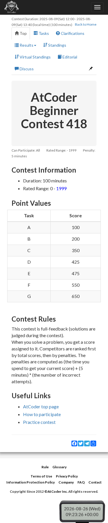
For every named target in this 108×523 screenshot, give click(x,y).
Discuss (26, 68)
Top (23, 33)
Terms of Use (41, 476)
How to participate (42, 414)
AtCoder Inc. (58, 491)
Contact (95, 482)
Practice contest (39, 422)
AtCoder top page (41, 406)
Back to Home (85, 24)
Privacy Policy (67, 476)
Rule (45, 467)
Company (66, 482)
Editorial (69, 56)
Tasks (43, 33)
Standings (56, 45)
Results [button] (26, 45)
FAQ (81, 482)
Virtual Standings (35, 56)
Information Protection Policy (30, 482)
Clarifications (72, 33)
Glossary (59, 467)
